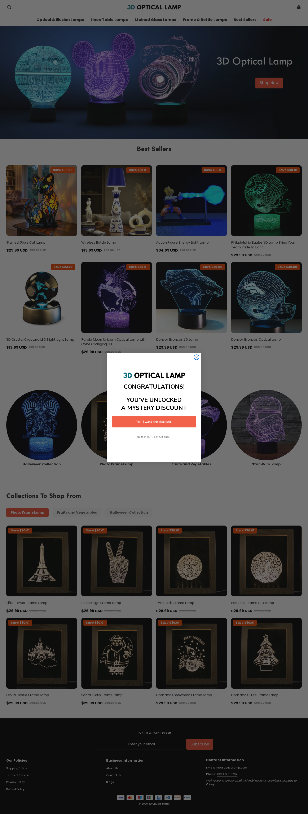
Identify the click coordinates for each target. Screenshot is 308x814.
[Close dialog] (196, 357)
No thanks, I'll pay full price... (154, 437)
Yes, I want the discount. (154, 421)
